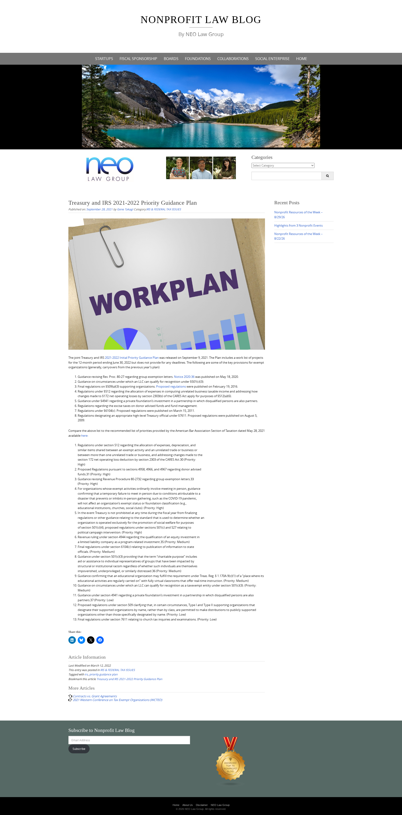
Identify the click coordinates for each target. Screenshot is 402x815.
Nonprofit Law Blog (201, 19)
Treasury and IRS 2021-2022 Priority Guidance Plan (129, 679)
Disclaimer (202, 805)
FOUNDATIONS (198, 58)
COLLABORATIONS (233, 58)
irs (86, 674)
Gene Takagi (125, 209)
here (84, 435)
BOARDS (171, 58)
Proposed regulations (171, 386)
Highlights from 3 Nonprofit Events (298, 225)
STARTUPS (104, 58)
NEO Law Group (220, 805)
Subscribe (79, 749)
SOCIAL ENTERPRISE (272, 58)
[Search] (327, 176)
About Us (187, 805)
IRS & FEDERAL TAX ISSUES (163, 209)
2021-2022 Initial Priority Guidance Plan (132, 358)
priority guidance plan (103, 674)
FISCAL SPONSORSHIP (138, 58)
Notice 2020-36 (184, 377)
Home (176, 805)
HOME (301, 58)
